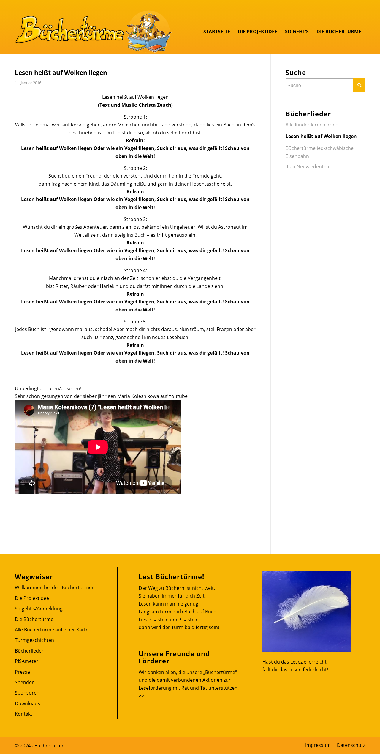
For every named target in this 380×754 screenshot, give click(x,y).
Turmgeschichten (34, 640)
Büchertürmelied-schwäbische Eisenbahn (320, 152)
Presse (22, 672)
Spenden (25, 682)
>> (141, 695)
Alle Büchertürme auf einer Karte (51, 629)
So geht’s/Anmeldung (39, 608)
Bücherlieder (29, 651)
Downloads (27, 703)
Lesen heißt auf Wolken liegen (321, 136)
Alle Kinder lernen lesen (313, 124)
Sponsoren (27, 692)
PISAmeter (26, 661)
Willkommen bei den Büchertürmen (55, 587)
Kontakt (23, 714)
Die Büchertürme (34, 619)
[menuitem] (217, 31)
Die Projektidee (32, 598)
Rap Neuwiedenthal (308, 166)
